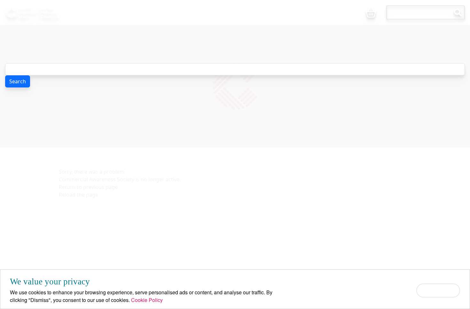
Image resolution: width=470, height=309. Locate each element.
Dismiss (438, 290)
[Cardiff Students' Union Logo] (45, 12)
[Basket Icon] (371, 13)
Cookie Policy (147, 300)
